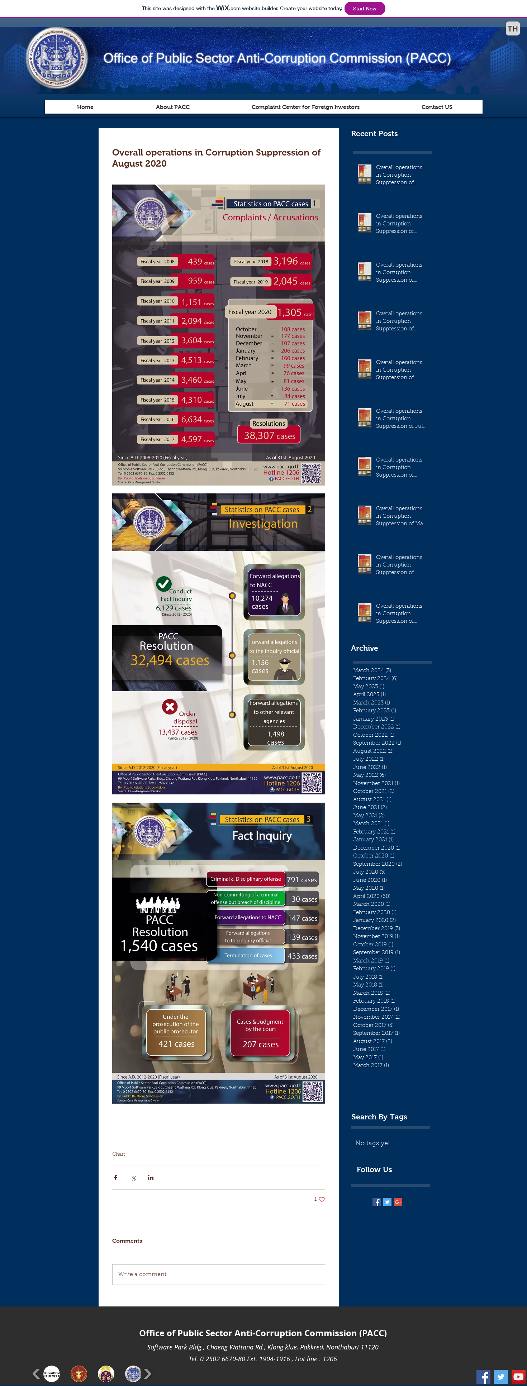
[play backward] (37, 1374)
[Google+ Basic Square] (398, 1202)
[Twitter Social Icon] (501, 1377)
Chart (118, 1154)
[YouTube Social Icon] (519, 1377)
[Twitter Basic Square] (387, 1202)
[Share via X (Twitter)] (133, 1177)
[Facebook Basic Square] (376, 1202)
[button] (51, 1374)
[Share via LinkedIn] (150, 1177)
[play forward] (147, 1374)
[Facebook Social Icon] (483, 1377)
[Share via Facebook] (115, 1177)
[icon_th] (513, 28)
